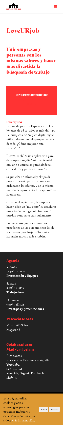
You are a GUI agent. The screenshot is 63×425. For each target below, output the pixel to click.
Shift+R (11, 378)
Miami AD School (18, 325)
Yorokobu (12, 364)
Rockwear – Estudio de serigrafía (28, 360)
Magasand (13, 330)
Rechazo (54, 409)
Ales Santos (14, 356)
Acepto (43, 409)
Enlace (31, 104)
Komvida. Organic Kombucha (25, 373)
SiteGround (14, 369)
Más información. (23, 420)
